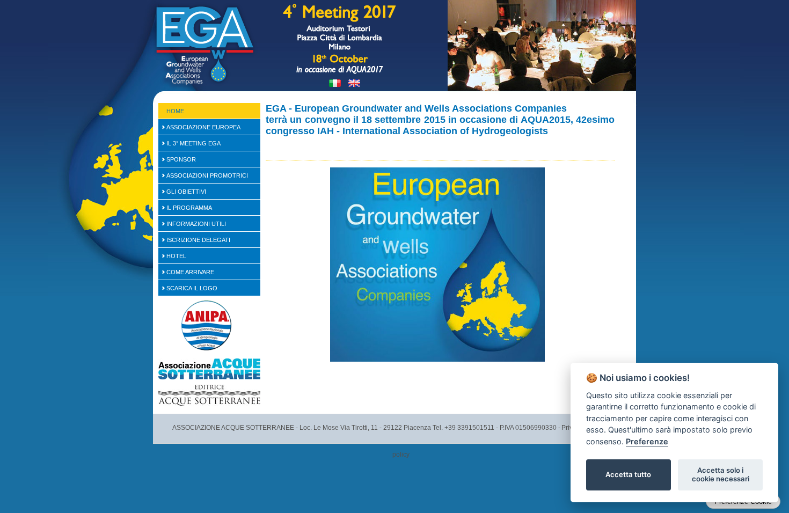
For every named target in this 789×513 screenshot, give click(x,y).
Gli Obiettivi (186, 191)
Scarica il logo (191, 288)
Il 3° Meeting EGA (193, 143)
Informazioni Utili (196, 224)
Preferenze (647, 441)
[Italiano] (335, 83)
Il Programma (189, 207)
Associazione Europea (203, 127)
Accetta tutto (628, 474)
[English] (354, 83)
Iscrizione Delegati (198, 240)
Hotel (176, 256)
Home (175, 111)
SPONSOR (181, 159)
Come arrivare (190, 272)
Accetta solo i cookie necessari (720, 474)
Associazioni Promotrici (207, 175)
